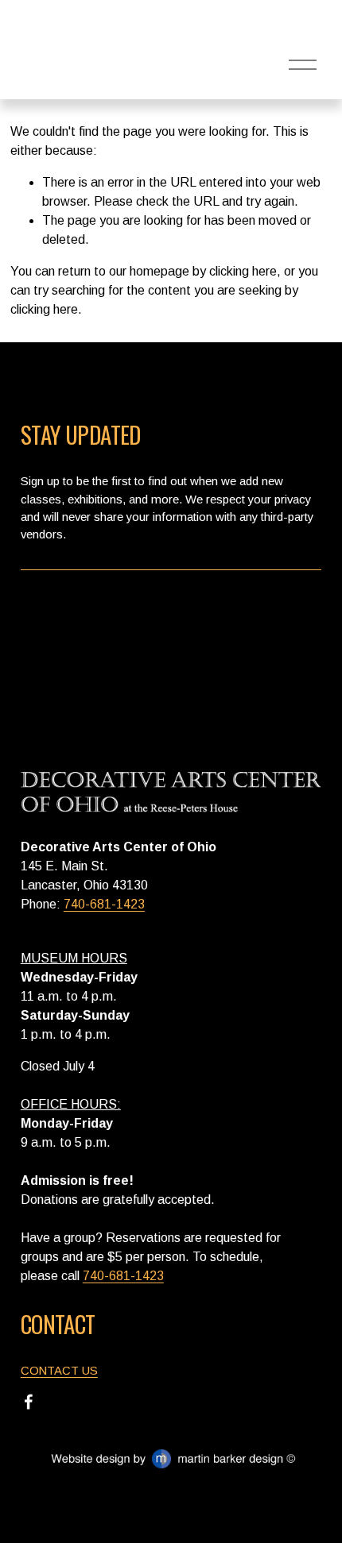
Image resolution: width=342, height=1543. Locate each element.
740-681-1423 (104, 904)
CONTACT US (59, 1370)
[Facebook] (29, 1402)
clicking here (243, 271)
